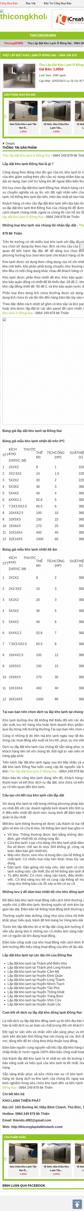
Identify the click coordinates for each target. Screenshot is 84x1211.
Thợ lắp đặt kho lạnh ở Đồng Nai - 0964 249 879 (39, 55)
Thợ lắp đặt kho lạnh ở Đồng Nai (26, 155)
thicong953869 (43, 35)
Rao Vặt (30, 3)
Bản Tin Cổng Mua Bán (57, 3)
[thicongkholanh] (23, 14)
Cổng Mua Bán (9, 3)
